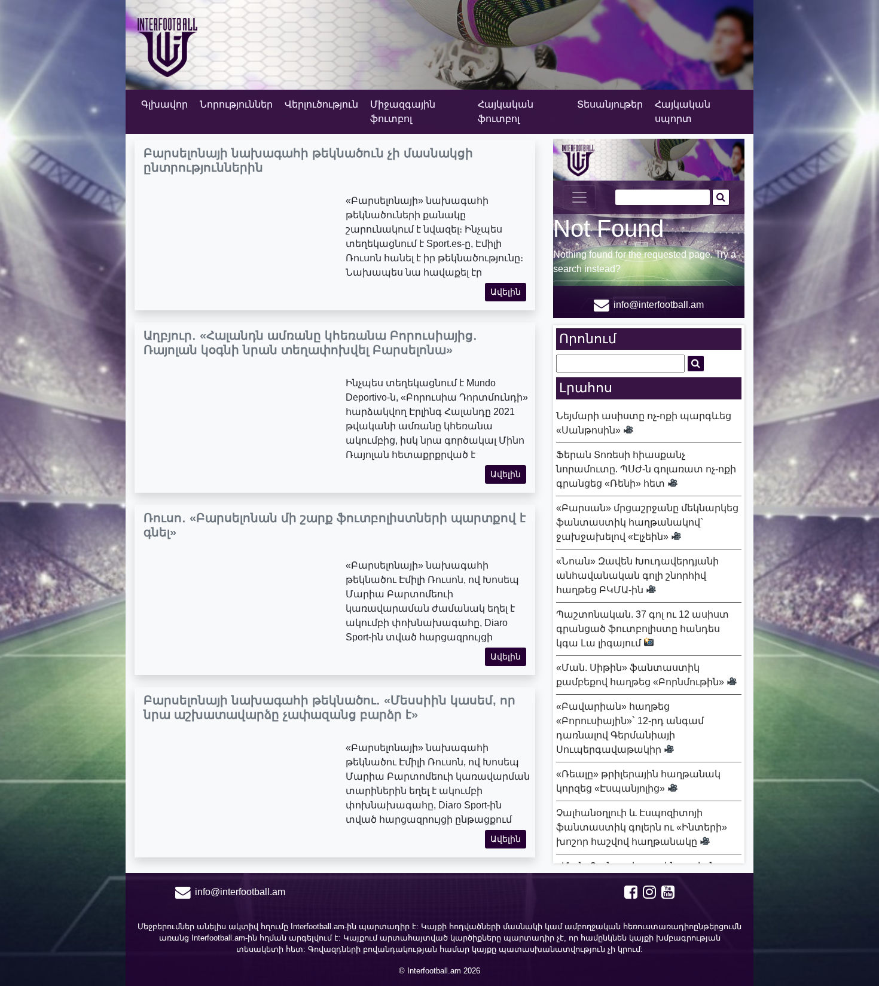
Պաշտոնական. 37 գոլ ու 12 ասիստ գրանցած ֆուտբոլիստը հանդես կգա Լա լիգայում (642, 628)
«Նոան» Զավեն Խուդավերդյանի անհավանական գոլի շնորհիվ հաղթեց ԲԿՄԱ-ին (637, 575)
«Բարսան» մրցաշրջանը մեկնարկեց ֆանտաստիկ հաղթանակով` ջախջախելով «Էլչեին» (647, 522)
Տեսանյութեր (610, 104)
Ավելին (505, 292)
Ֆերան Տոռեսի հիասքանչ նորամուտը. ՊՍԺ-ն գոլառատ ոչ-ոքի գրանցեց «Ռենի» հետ (646, 469)
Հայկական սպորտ (682, 111)
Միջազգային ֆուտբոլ (402, 111)
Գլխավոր (164, 104)
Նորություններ (236, 104)
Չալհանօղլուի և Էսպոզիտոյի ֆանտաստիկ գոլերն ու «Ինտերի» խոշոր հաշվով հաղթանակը (641, 827)
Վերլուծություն (321, 104)
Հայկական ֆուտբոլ (505, 111)
